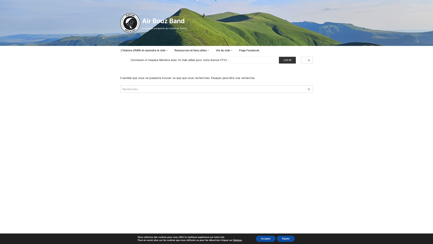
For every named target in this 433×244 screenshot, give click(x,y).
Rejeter (286, 238)
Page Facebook (249, 50)
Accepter (265, 238)
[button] (167, 50)
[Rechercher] (309, 60)
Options (237, 240)
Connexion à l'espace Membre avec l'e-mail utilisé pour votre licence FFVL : (180, 60)
